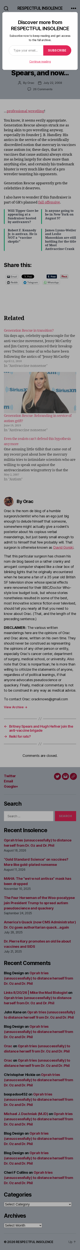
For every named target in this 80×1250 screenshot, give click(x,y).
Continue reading (40, 61)
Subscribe (57, 50)
